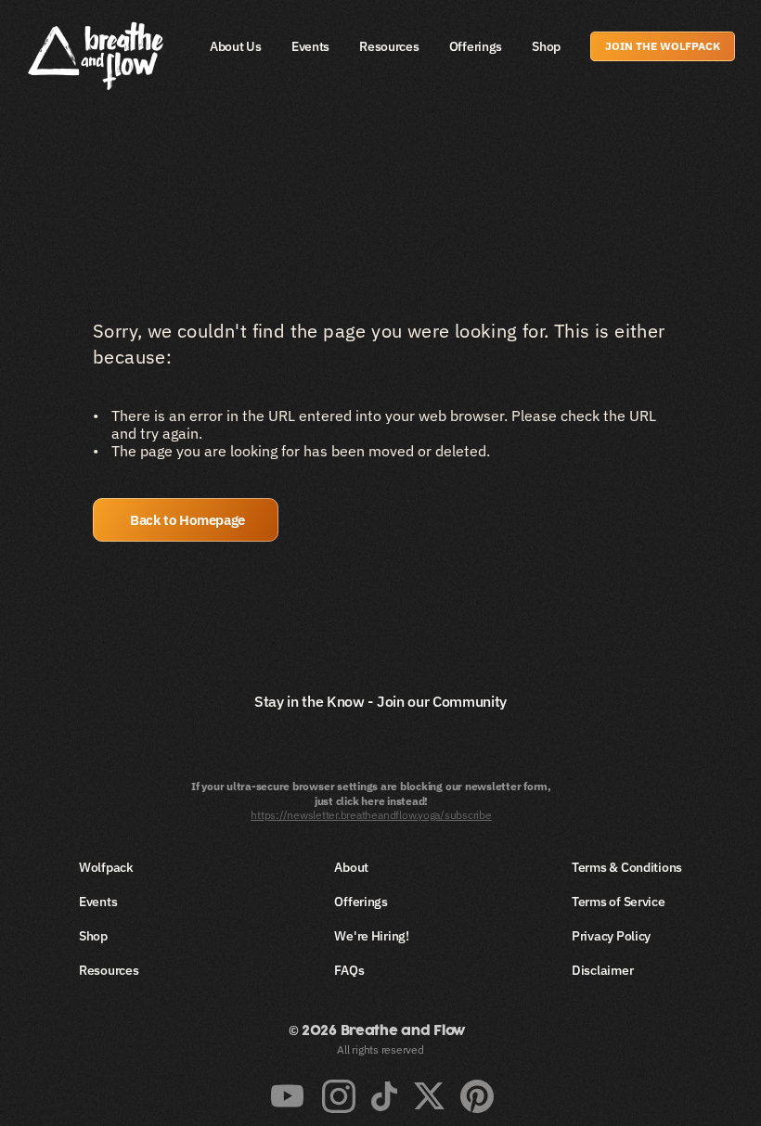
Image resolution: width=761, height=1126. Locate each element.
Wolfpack (106, 867)
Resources (389, 46)
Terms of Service (618, 901)
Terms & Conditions (627, 867)
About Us (236, 46)
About (351, 867)
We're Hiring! (371, 936)
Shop (546, 46)
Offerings (475, 46)
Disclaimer (602, 970)
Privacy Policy (611, 936)
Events (310, 46)
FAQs (349, 970)
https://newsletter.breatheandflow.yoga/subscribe (371, 815)
